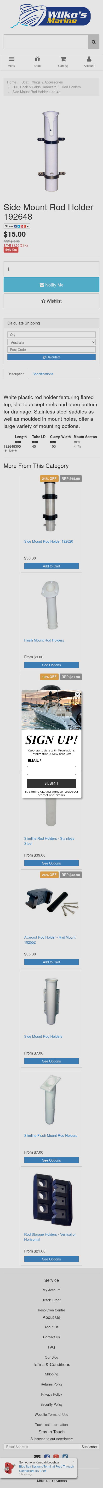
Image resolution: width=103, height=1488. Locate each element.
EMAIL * (34, 760)
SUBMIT (51, 783)
